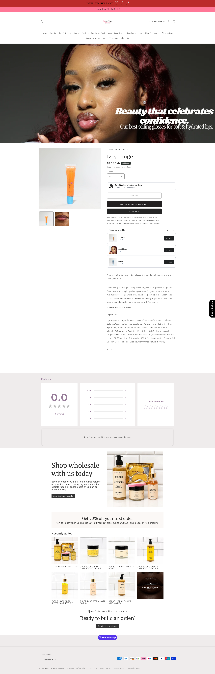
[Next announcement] (175, 9)
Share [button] (111, 349)
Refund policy (81, 668)
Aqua (120, 261)
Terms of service (105, 668)
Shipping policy (119, 668)
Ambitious (122, 249)
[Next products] (173, 230)
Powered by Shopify (67, 668)
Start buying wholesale (63, 496)
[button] (42, 21)
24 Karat (121, 237)
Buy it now (134, 211)
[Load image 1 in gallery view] (46, 219)
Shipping (110, 167)
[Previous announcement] (40, 9)
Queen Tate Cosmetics (52, 668)
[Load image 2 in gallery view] (62, 219)
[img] (59, 406)
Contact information (133, 668)
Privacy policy (93, 668)
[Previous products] (167, 230)
